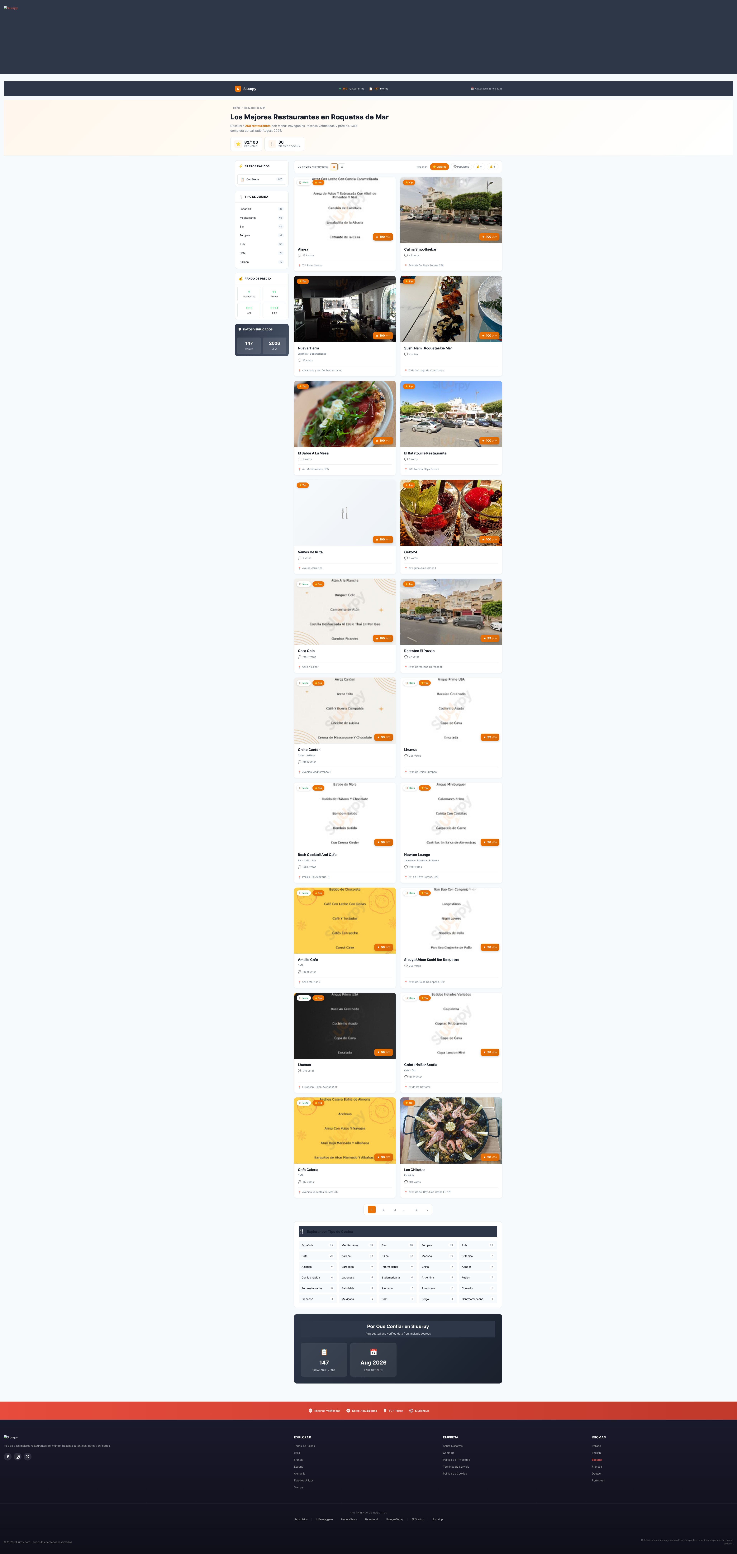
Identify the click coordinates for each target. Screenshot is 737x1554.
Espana (298, 1466)
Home (236, 107)
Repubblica (300, 1519)
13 (415, 1209)
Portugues (598, 1480)
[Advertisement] (368, 43)
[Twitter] (27, 1456)
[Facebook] (8, 1456)
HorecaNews (349, 1519)
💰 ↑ (479, 166)
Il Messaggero (324, 1519)
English (596, 1452)
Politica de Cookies (455, 1473)
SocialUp (437, 1519)
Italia (297, 1452)
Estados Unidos (303, 1480)
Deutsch (597, 1473)
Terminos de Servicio (456, 1466)
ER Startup (417, 1519)
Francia (298, 1459)
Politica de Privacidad (456, 1459)
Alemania (299, 1473)
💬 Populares (461, 166)
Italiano (596, 1445)
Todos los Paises (304, 1445)
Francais (597, 1466)
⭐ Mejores (439, 166)
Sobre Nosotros (453, 1445)
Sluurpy (299, 1487)
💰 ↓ (493, 166)
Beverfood (371, 1519)
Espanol (597, 1459)
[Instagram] (17, 1456)
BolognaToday (394, 1519)
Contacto (448, 1452)
